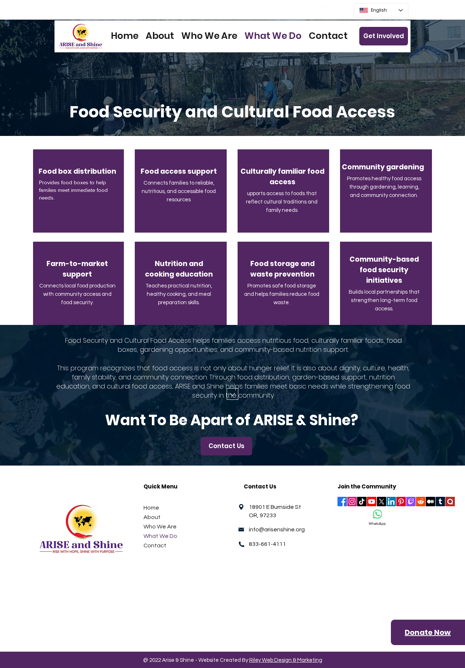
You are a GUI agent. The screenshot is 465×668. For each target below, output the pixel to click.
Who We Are (160, 527)
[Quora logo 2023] (450, 501)
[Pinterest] (401, 501)
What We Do (160, 536)
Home (151, 508)
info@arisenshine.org (277, 529)
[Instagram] (313, 10)
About (152, 517)
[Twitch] (411, 501)
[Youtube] (371, 501)
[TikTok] (362, 501)
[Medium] (430, 501)
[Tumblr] (440, 501)
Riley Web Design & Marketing (285, 660)
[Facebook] (301, 10)
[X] (381, 501)
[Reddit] (420, 501)
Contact (154, 545)
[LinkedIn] (325, 10)
